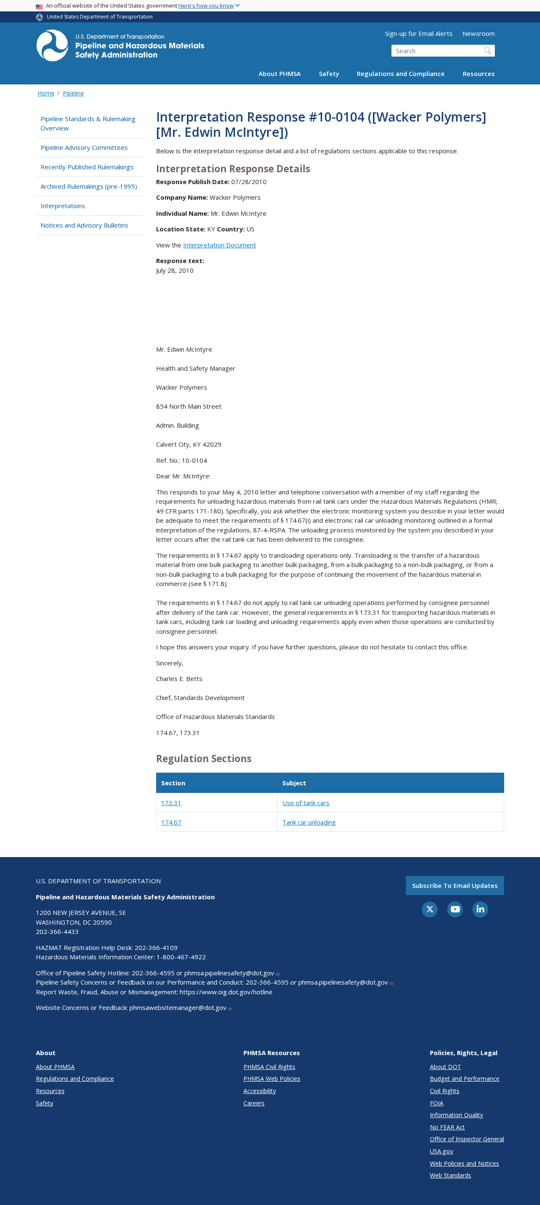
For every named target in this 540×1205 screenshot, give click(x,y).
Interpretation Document (219, 245)
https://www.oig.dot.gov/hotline (226, 992)
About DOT (445, 1067)
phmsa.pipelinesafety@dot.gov (229, 973)
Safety (329, 73)
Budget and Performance (465, 1079)
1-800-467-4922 (181, 957)
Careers (254, 1103)
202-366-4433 (57, 931)
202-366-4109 (156, 947)
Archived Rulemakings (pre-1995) (88, 186)
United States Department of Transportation (100, 16)
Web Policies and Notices (464, 1163)
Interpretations (62, 205)
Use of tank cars (305, 802)
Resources (479, 73)
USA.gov (441, 1151)
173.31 (171, 802)
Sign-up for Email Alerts (419, 33)
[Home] (120, 48)
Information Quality (456, 1115)
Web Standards (450, 1175)
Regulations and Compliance (401, 73)
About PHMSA (280, 73)
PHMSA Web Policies (271, 1079)
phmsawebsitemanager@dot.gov (178, 1007)
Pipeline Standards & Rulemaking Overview (87, 123)
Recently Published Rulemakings (87, 167)
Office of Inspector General (467, 1139)
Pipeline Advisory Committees (84, 147)
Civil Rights (444, 1091)
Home (46, 93)
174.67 (171, 822)
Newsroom (478, 33)
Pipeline (73, 93)
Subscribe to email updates (455, 885)
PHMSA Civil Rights (269, 1067)
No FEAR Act (447, 1127)
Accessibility (259, 1091)
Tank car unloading (309, 822)
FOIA (436, 1103)
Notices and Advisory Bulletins (84, 225)
